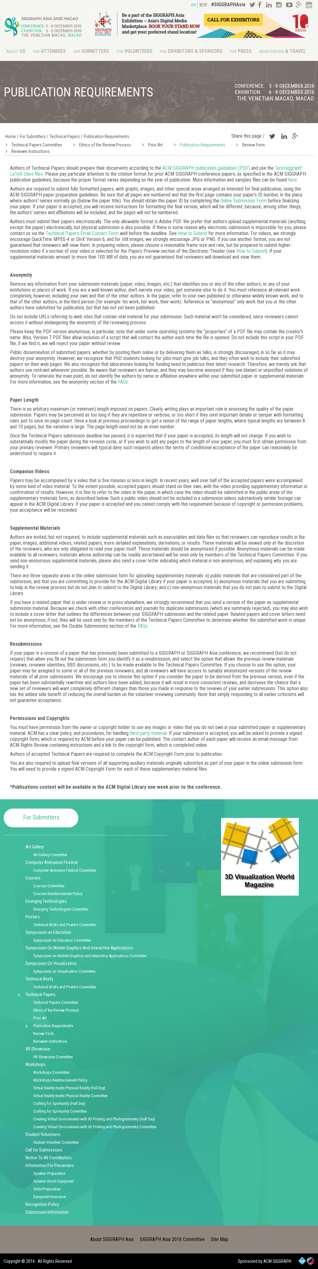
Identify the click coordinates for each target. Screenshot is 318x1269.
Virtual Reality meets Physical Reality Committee (70, 1095)
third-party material (148, 733)
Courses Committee (48, 886)
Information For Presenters (49, 1165)
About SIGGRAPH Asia (112, 1239)
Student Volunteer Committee (56, 1142)
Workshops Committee (51, 1072)
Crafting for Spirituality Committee (60, 1111)
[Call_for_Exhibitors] (201, 36)
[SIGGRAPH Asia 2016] (43, 39)
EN (193, 4)
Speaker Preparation (49, 1173)
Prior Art (155, 144)
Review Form (253, 144)
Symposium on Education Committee (62, 940)
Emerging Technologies (46, 901)
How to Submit (192, 233)
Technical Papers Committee (36, 144)
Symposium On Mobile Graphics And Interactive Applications (79, 948)
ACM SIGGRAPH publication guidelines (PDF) (206, 168)
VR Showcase (37, 1049)
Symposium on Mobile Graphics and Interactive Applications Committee (89, 955)
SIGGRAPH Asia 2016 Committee (172, 1239)
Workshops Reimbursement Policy (60, 1080)
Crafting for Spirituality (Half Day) (59, 1103)
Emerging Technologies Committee (60, 909)
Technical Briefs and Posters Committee (64, 924)
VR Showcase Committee (53, 1056)
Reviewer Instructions (30, 151)
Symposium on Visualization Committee (64, 971)
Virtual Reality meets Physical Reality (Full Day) (69, 1088)
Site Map (219, 1239)
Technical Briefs (39, 979)
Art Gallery (34, 847)
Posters (32, 917)
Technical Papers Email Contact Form (82, 233)
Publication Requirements (202, 144)
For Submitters (41, 817)
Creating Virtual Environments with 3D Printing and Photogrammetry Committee (94, 1126)
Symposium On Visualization (51, 963)
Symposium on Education (48, 932)
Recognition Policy (42, 1204)
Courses (32, 878)
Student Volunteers (42, 1134)
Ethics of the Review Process (105, 144)
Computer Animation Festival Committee (64, 870)
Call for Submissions (43, 1150)
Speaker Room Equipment (53, 1181)
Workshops (35, 1064)
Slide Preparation (47, 1189)
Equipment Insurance (49, 1196)
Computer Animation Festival (51, 862)
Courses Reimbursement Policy (57, 893)
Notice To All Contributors (48, 1158)
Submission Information (47, 1212)
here (292, 180)
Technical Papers (40, 994)
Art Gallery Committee (50, 854)
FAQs (123, 382)
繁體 (203, 4)
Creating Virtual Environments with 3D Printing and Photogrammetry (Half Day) (94, 1119)
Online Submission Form (243, 201)
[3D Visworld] (260, 894)
